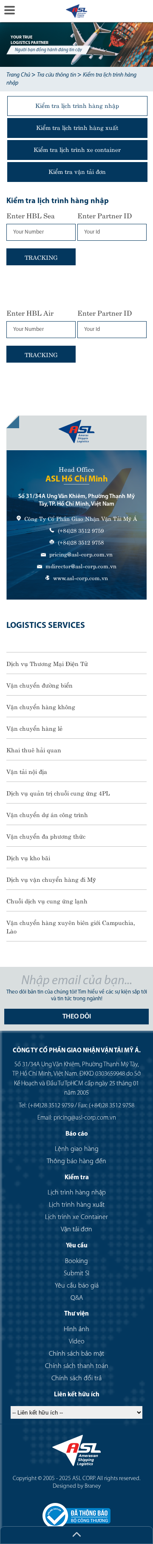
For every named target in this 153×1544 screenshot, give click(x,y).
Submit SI (76, 1273)
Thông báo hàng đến (76, 1161)
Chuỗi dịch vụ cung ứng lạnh (47, 900)
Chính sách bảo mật (76, 1354)
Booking (76, 1261)
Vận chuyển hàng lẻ (34, 728)
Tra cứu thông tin (56, 75)
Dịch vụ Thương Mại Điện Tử (47, 663)
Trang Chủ (18, 75)
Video (77, 1341)
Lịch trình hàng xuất (77, 1205)
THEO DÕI (76, 1016)
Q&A (77, 1298)
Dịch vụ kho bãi (28, 857)
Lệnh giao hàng (77, 1149)
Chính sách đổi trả (76, 1378)
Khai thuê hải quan (33, 749)
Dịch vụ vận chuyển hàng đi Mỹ (51, 879)
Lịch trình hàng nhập (77, 1192)
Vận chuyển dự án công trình (47, 814)
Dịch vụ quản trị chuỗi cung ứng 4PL (58, 792)
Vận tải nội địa (26, 771)
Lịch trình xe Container (76, 1217)
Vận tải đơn (76, 1229)
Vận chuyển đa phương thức (45, 835)
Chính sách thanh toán (76, 1366)
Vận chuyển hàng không (40, 706)
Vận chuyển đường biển (39, 684)
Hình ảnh (76, 1329)
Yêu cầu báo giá (77, 1286)
